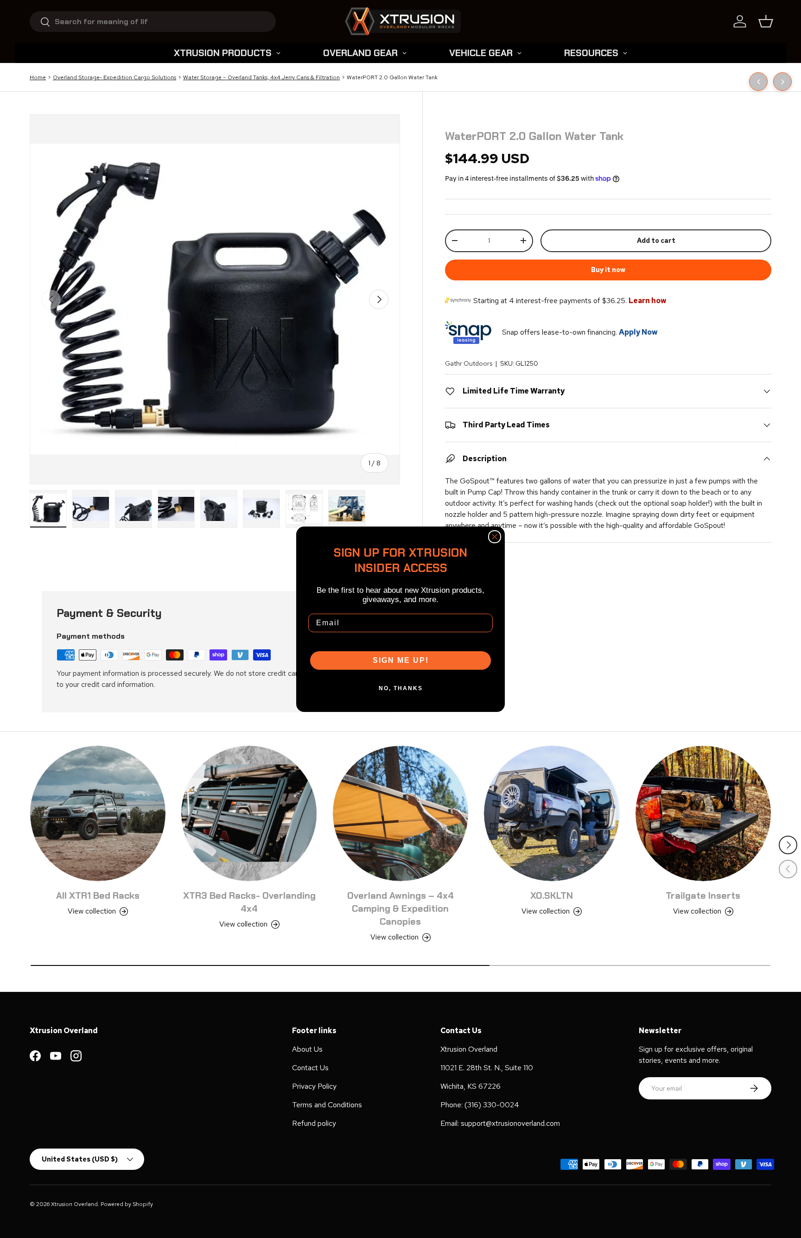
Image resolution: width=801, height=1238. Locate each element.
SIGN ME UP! (401, 660)
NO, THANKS (401, 688)
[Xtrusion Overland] (403, 21)
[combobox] (153, 21)
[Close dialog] (494, 536)
